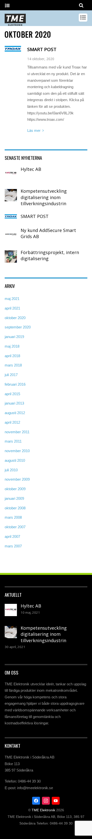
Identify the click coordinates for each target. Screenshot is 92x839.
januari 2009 (14, 498)
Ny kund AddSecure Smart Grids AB (48, 233)
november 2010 (17, 451)
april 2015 (12, 394)
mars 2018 (13, 365)
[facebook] (36, 800)
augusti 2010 (15, 460)
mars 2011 (13, 441)
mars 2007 (13, 546)
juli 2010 (11, 470)
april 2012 (12, 422)
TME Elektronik (43, 810)
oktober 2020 (15, 318)
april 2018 (12, 356)
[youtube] (56, 800)
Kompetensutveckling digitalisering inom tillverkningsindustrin (44, 197)
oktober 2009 (15, 489)
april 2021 (12, 308)
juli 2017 (11, 375)
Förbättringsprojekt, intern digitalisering (50, 255)
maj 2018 (12, 346)
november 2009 (17, 479)
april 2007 (12, 536)
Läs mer (33, 130)
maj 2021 (12, 299)
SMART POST (41, 49)
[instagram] (46, 800)
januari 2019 (14, 337)
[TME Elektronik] (15, 23)
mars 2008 (13, 517)
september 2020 (18, 327)
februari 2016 (15, 384)
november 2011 (17, 432)
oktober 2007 (15, 527)
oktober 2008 (15, 508)
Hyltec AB (31, 169)
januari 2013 (14, 403)
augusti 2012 (15, 413)
